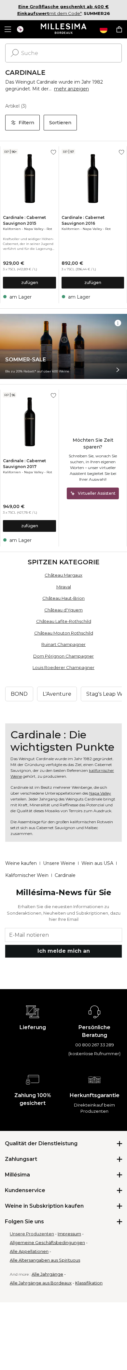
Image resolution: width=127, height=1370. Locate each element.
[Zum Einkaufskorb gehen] (119, 29)
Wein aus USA (97, 863)
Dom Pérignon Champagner (63, 656)
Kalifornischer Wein (27, 875)
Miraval (63, 586)
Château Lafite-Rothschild (63, 621)
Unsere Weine (59, 863)
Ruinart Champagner (63, 644)
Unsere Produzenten (32, 1233)
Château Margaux (63, 575)
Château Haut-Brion (63, 598)
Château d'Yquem (63, 609)
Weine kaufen (21, 863)
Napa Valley (33, 229)
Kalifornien (12, 229)
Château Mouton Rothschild (63, 633)
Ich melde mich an (63, 951)
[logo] (63, 29)
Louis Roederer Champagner (63, 667)
